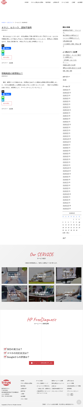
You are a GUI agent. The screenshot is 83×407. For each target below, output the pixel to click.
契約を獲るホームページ (58, 383)
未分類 (11, 62)
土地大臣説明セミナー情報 (74, 386)
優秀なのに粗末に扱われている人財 (72, 68)
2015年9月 (65, 144)
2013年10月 (66, 194)
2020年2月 (65, 89)
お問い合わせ (70, 380)
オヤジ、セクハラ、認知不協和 (17, 27)
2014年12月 (66, 168)
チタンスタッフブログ (57, 391)
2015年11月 (66, 141)
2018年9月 (65, 112)
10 (79, 222)
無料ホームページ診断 (57, 380)
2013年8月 (65, 197)
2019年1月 (65, 107)
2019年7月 (65, 95)
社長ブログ (10, 22)
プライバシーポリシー (72, 391)
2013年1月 (65, 202)
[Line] (30, 51)
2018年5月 (65, 121)
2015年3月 (65, 159)
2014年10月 (66, 173)
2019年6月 (65, 98)
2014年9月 (65, 176)
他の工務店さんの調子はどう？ (71, 35)
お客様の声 (56, 2)
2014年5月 (65, 188)
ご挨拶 (73, 2)
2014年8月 (65, 179)
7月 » (67, 232)
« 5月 (63, 232)
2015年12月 (66, 139)
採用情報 (69, 388)
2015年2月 (65, 162)
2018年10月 (66, 110)
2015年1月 (65, 165)
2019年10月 (66, 92)
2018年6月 (65, 118)
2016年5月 (65, 133)
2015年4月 (65, 156)
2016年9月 (65, 127)
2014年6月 (65, 185)
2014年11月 (66, 170)
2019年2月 (65, 104)
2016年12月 (66, 124)
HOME (26, 2)
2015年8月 (65, 147)
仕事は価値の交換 (67, 41)
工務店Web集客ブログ (57, 388)
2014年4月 (65, 191)
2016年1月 (65, 136)
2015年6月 (65, 150)
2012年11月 (66, 208)
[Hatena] (30, 54)
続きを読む (6, 57)
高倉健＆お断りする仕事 (69, 65)
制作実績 (48, 2)
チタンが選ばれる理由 (37, 2)
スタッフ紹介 (24, 399)
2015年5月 (65, 153)
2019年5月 (65, 101)
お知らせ (54, 386)
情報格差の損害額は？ (12, 73)
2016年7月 (65, 130)
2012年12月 (66, 205)
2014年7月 (65, 182)
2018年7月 (65, 115)
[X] (30, 45)
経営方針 (23, 391)
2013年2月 (65, 199)
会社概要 (80, 2)
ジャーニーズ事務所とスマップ (71, 38)
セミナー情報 (70, 383)
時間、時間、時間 (67, 70)
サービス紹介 (65, 2)
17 (79, 225)
